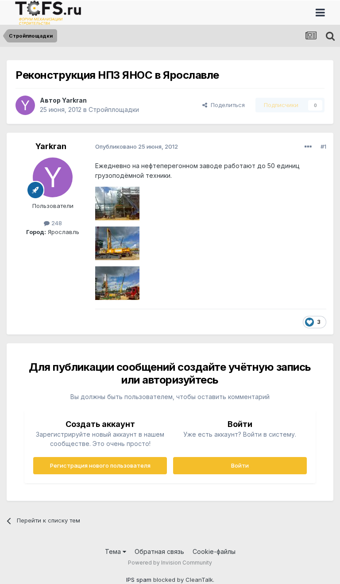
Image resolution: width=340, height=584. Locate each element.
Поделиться (226, 104)
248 (56, 223)
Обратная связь (159, 551)
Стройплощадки (114, 109)
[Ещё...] (308, 147)
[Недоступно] (117, 203)
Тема (114, 551)
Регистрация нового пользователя (100, 465)
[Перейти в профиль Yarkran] (25, 105)
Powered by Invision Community (170, 562)
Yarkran (74, 100)
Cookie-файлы (214, 551)
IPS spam (138, 579)
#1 (323, 146)
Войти (240, 465)
